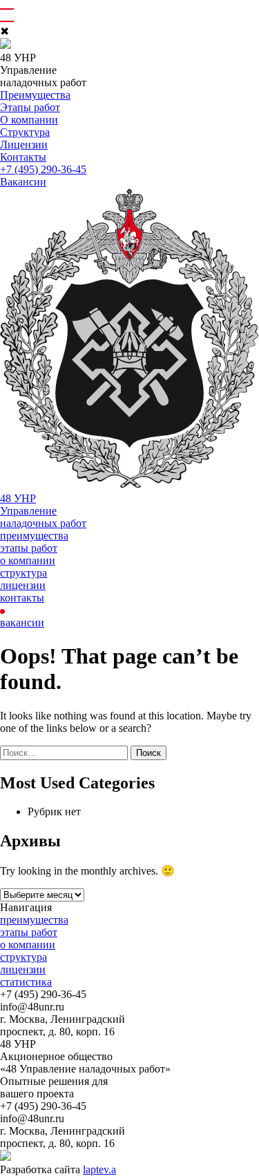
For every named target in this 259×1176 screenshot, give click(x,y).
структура (23, 573)
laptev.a (99, 1169)
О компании (29, 120)
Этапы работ (30, 107)
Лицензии (24, 144)
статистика (26, 982)
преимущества (34, 535)
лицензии (23, 585)
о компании (27, 560)
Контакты (23, 157)
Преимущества (35, 95)
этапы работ (28, 548)
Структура (25, 132)
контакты (22, 598)
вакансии (22, 622)
